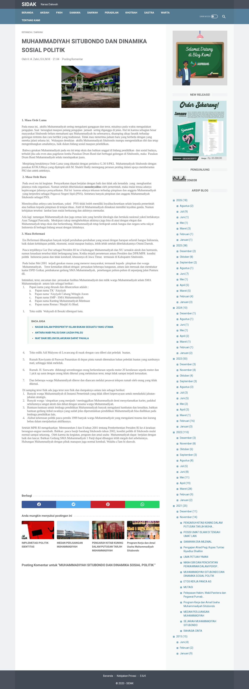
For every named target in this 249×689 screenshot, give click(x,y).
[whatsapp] (142, 504)
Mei (184, 222)
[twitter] (73, 504)
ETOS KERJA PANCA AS (197, 581)
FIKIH (59, 12)
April (184, 285)
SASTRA (149, 12)
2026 (181, 200)
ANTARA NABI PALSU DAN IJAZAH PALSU (59, 332)
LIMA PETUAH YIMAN (196, 556)
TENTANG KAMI (31, 20)
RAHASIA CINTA (193, 630)
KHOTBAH (131, 12)
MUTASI (188, 587)
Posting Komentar (72, 59)
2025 (181, 245)
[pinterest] (108, 504)
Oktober (186, 256)
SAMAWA (74, 12)
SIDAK (29, 4)
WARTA (165, 12)
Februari (186, 234)
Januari (186, 239)
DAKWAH (92, 12)
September (188, 262)
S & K (143, 675)
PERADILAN (111, 12)
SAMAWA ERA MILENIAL (198, 541)
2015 (181, 636)
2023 (181, 358)
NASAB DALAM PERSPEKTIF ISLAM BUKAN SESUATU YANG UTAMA (74, 327)
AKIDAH (44, 12)
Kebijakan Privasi (126, 675)
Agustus (186, 205)
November (188, 370)
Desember (188, 251)
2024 (181, 307)
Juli (184, 211)
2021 (181, 505)
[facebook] (39, 504)
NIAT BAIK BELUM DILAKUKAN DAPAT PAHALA (62, 338)
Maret (185, 228)
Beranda (27, 12)
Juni (184, 217)
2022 (182, 432)
